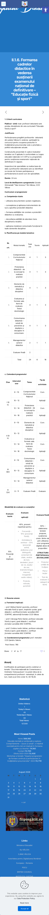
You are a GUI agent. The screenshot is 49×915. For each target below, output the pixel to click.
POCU (24, 867)
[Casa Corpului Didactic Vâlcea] (24, 4)
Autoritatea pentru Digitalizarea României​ (24, 859)
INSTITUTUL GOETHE (24, 876)
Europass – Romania (24, 863)
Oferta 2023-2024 (21, 753)
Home (20, 739)
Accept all (24, 909)
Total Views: (24, 720)
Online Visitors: (24, 704)
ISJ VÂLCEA (24, 850)
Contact (21, 751)
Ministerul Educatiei (24, 845)
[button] (45, 10)
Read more (24, 903)
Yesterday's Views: (24, 715)
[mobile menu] (3, 4)
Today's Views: (24, 709)
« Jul (23, 802)
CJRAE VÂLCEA (24, 854)
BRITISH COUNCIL (24, 872)
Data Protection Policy (26, 898)
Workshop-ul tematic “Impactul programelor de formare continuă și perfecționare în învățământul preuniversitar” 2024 (24, 758)
